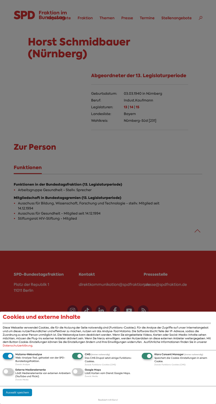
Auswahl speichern (17, 392)
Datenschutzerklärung (17, 345)
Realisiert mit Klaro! (108, 400)
